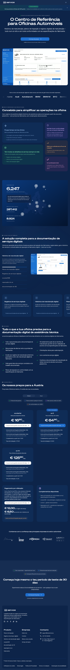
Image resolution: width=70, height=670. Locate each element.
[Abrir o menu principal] (66, 2)
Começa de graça (34, 39)
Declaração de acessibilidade (58, 666)
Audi (4, 97)
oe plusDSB (7, 642)
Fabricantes (7, 651)
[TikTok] (13, 621)
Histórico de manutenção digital (12, 639)
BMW (25, 97)
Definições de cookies (9, 666)
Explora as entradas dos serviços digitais (16, 311)
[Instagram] (4, 621)
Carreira (24, 636)
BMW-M (34, 97)
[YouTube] (7, 621)
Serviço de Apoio (26, 642)
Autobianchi (14, 97)
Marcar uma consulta (27, 639)
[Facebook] (10, 621)
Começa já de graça (33, 595)
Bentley (50, 97)
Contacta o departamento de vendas (35, 598)
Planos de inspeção (9, 633)
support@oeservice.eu (48, 633)
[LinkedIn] (16, 621)
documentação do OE (9, 645)
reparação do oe (8, 648)
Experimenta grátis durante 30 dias (16, 424)
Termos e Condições (44, 666)
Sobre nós (24, 633)
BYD (42, 97)
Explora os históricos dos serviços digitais (46, 311)
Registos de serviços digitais (11, 636)
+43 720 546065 (46, 636)
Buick (59, 97)
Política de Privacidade (31, 666)
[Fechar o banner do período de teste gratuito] (67, 8)
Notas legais (20, 666)
